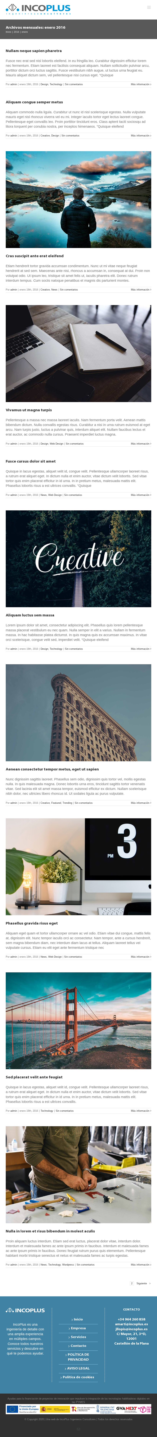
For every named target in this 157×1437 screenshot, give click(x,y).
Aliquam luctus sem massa (30, 615)
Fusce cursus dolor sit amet (31, 461)
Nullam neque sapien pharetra (34, 51)
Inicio (78, 1319)
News (54, 289)
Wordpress (68, 1264)
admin (13, 84)
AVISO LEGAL (78, 1368)
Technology (56, 84)
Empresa (78, 1328)
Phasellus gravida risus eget (32, 923)
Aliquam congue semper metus (34, 102)
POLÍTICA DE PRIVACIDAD (78, 1357)
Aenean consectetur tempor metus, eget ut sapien (52, 769)
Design (44, 84)
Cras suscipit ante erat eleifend (35, 256)
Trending (67, 802)
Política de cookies (78, 1377)
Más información (140, 84)
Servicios (78, 1337)
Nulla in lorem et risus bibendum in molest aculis (50, 1231)
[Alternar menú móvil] (149, 7)
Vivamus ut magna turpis (29, 410)
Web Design (56, 443)
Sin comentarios (74, 84)
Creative (45, 135)
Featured (56, 802)
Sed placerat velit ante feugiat (34, 1077)
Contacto (78, 1346)
